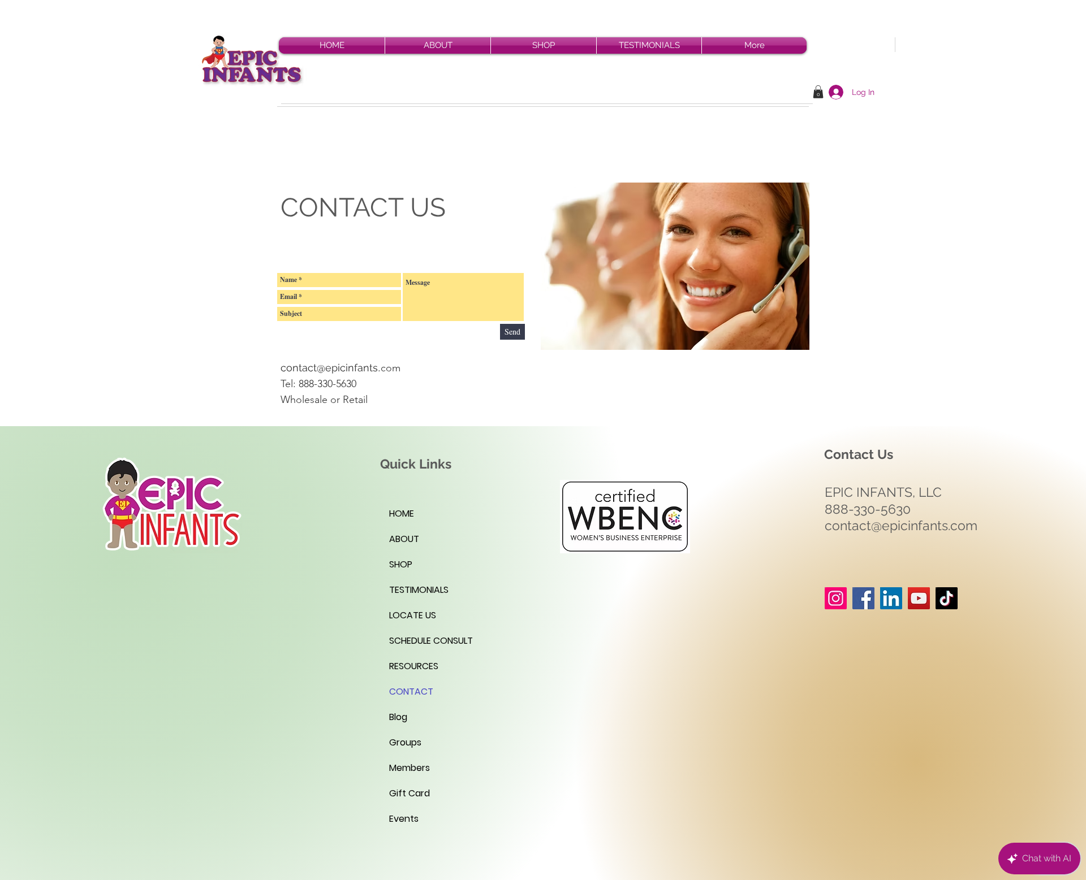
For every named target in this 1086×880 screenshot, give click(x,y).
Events (404, 818)
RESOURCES (413, 666)
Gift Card (409, 793)
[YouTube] (919, 598)
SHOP (400, 564)
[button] (818, 91)
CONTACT (411, 691)
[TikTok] (947, 598)
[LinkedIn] (891, 598)
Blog (398, 716)
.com (389, 368)
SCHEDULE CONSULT (431, 640)
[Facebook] (863, 598)
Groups (405, 742)
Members (409, 767)
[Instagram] (836, 598)
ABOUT (404, 538)
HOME (401, 513)
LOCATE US (412, 615)
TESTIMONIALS (419, 589)
